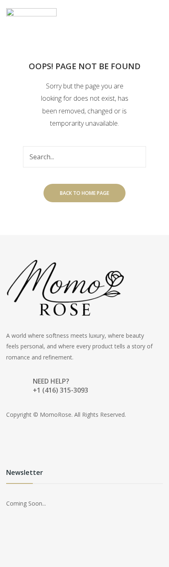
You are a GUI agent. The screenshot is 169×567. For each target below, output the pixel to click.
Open (143, 14)
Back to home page (84, 193)
